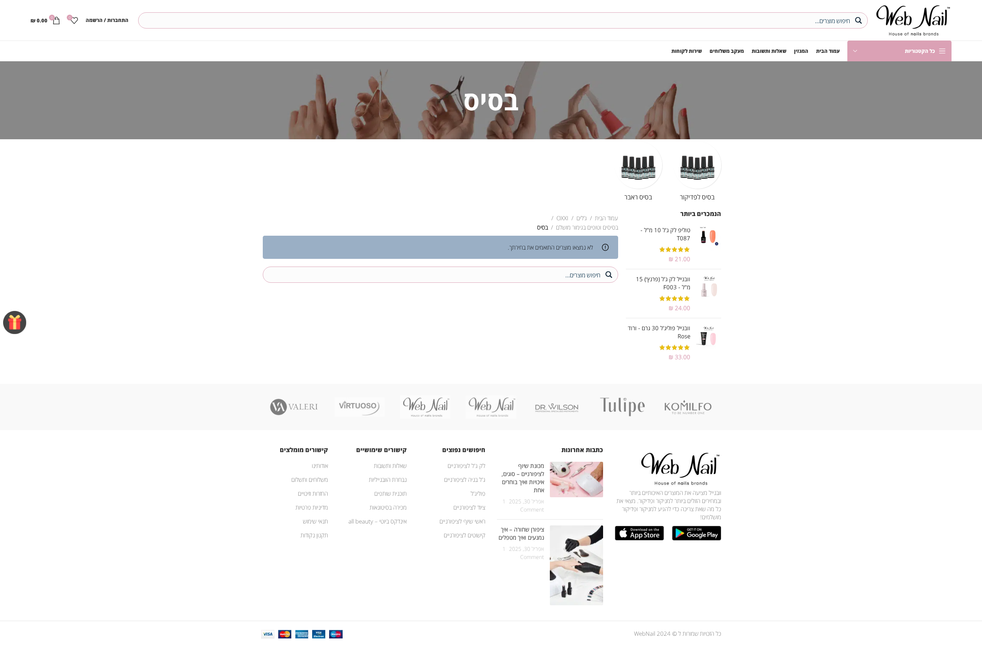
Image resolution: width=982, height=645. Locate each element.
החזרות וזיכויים (313, 493)
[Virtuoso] (359, 407)
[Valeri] (294, 407)
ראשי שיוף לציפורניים (462, 521)
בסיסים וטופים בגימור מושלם (587, 227)
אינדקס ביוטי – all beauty (377, 521)
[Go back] (528, 100)
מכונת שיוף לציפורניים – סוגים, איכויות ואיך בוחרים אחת (523, 478)
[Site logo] (912, 19)
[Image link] (678, 468)
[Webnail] (425, 407)
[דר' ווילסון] (557, 407)
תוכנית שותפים (390, 493)
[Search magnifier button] (859, 20)
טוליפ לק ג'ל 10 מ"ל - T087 (665, 234)
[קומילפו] (688, 407)
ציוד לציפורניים (469, 507)
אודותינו (320, 465)
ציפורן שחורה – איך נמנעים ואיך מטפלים (521, 533)
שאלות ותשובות (390, 465)
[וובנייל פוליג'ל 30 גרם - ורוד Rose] (708, 342)
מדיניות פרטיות (312, 507)
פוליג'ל (478, 493)
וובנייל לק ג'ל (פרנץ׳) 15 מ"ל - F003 (663, 283)
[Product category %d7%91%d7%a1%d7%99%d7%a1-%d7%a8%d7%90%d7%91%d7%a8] (638, 174)
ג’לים (581, 218)
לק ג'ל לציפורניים (466, 465)
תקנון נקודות (314, 535)
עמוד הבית (606, 218)
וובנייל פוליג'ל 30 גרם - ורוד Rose (659, 332)
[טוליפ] (622, 407)
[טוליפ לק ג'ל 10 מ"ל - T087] (708, 244)
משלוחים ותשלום (309, 479)
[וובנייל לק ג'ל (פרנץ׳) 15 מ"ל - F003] (708, 293)
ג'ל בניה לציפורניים (464, 479)
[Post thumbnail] (576, 487)
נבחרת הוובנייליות (388, 479)
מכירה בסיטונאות (388, 507)
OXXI (562, 218)
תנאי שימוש (315, 521)
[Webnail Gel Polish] (491, 407)
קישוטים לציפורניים (464, 535)
